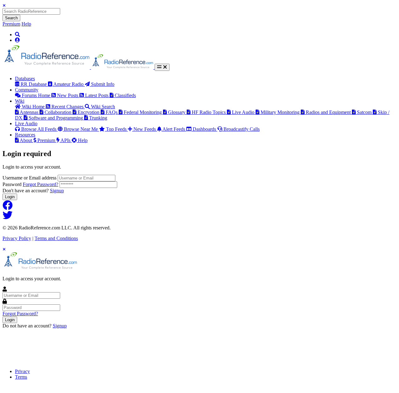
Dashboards (205, 129)
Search (11, 18)
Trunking (98, 117)
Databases (25, 78)
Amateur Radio (69, 84)
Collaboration (59, 112)
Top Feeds (117, 129)
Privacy (22, 371)
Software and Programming (56, 117)
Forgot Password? (40, 184)
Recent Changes (68, 106)
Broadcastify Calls (242, 129)
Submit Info (102, 84)
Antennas (30, 112)
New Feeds (145, 129)
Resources (25, 134)
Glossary (177, 112)
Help (26, 24)
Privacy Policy (16, 238)
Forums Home (36, 95)
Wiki (19, 101)
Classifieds (125, 95)
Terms (21, 377)
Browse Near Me (81, 129)
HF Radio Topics (209, 112)
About (26, 140)
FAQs (112, 112)
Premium (11, 24)
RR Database (34, 84)
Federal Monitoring (143, 112)
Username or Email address (29, 177)
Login (10, 196)
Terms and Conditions (56, 238)
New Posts (68, 95)
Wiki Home (34, 106)
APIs (66, 140)
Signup (57, 190)
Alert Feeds (174, 129)
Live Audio (244, 112)
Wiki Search (103, 106)
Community (26, 89)
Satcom (365, 112)
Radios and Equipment (329, 112)
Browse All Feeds (39, 129)
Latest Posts (97, 95)
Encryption (89, 112)
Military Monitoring (281, 112)
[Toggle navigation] (162, 67)
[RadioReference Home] (46, 67)
